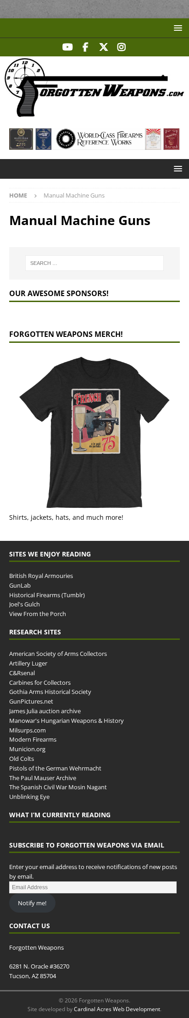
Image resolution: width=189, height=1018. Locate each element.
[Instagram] (121, 47)
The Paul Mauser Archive (42, 778)
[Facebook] (86, 47)
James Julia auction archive (45, 711)
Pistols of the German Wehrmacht (55, 768)
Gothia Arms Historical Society (50, 692)
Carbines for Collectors (40, 682)
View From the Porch (37, 614)
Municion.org (27, 749)
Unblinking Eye (29, 796)
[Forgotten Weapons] (94, 114)
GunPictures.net (31, 701)
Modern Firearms (32, 739)
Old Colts (21, 758)
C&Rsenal (22, 673)
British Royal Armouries (41, 576)
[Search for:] (95, 263)
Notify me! (32, 903)
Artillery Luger (28, 663)
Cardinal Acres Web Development (117, 1009)
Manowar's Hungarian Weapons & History (66, 720)
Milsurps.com (27, 730)
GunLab (20, 585)
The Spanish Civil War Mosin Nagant (58, 787)
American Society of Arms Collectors (58, 653)
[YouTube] (68, 47)
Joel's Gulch (24, 604)
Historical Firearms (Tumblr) (47, 595)
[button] (176, 28)
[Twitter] (103, 47)
